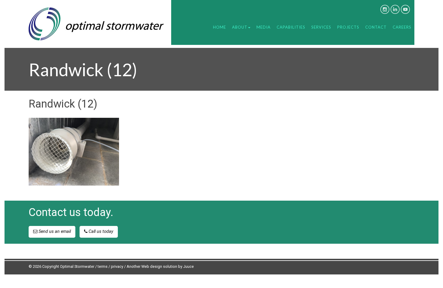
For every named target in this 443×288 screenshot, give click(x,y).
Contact (376, 27)
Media (263, 27)
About (239, 27)
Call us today (100, 231)
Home (219, 27)
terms (103, 266)
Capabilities (291, 27)
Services (321, 27)
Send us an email (54, 231)
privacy (117, 266)
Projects (348, 27)
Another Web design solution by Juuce (160, 266)
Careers (402, 27)
